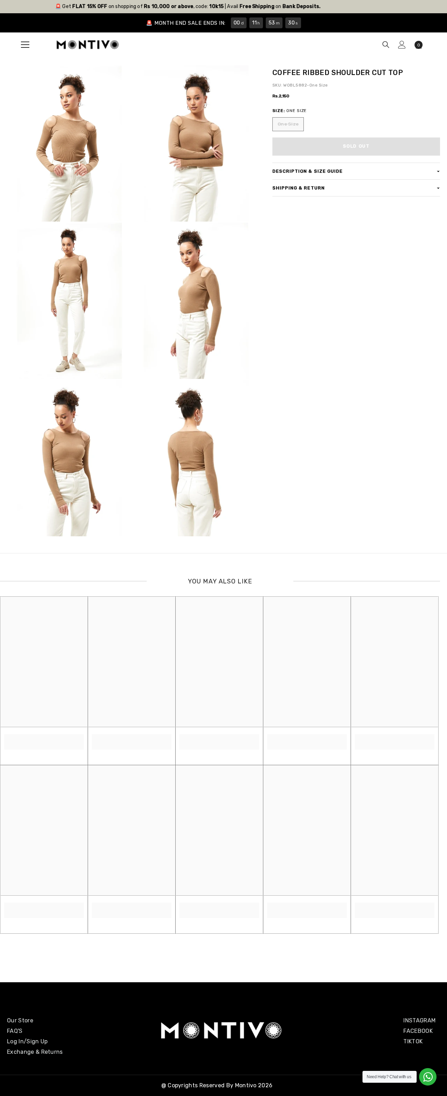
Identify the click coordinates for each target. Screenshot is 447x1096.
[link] (44, 738)
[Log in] (402, 45)
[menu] (25, 44)
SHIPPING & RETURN (298, 188)
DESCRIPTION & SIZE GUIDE (307, 171)
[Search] (386, 44)
